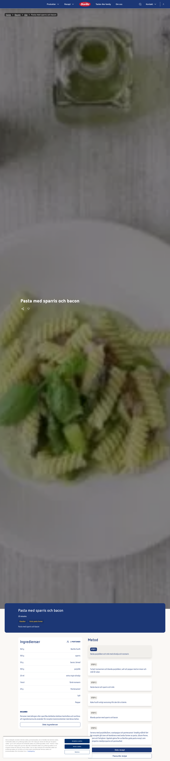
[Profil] (163, 4)
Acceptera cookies (77, 741)
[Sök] (140, 4)
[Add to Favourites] (28, 309)
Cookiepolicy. (31, 751)
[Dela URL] (23, 309)
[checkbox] (120, 651)
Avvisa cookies (77, 746)
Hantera (77, 752)
